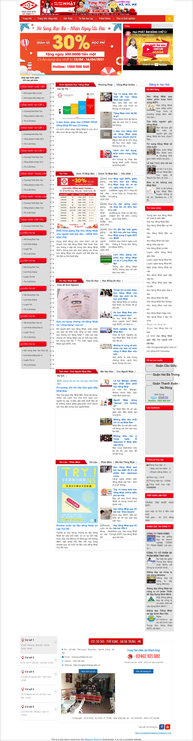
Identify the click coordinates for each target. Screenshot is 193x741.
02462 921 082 (148, 656)
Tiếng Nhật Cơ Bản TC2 (34, 208)
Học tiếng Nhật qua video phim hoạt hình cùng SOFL (159, 99)
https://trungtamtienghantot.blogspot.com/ (153, 733)
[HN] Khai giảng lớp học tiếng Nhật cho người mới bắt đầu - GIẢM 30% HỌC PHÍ (77, 234)
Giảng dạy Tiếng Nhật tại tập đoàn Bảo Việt (159, 612)
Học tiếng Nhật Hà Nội (157, 297)
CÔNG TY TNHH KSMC (158, 533)
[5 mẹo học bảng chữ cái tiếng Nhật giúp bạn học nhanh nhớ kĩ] (105, 134)
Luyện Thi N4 (29, 277)
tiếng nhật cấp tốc (155, 244)
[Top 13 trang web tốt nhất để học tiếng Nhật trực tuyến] (105, 96)
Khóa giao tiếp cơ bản (33, 93)
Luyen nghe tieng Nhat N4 (159, 259)
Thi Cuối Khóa (30, 121)
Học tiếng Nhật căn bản (158, 240)
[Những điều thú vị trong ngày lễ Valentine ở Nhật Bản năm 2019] (105, 438)
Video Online (104, 18)
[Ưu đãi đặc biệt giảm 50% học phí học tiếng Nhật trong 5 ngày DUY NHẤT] (105, 240)
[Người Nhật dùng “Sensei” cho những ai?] (105, 402)
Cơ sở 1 (35, 644)
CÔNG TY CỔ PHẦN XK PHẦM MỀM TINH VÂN (159, 554)
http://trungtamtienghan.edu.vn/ (162, 347)
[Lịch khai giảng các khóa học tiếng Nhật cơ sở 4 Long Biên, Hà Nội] (105, 259)
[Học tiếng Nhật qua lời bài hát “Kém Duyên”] (105, 513)
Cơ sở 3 (36, 675)
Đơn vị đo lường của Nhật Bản (159, 184)
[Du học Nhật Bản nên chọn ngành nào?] (105, 314)
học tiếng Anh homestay (158, 351)
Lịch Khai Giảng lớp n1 (33, 355)
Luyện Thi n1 (29, 360)
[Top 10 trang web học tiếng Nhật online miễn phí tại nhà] (105, 492)
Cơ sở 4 (36, 693)
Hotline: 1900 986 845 (159, 400)
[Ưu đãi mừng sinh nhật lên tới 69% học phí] (105, 214)
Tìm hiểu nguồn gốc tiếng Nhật (159, 123)
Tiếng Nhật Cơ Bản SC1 (34, 116)
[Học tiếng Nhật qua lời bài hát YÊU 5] (105, 531)
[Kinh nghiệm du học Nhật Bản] (105, 330)
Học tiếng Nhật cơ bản (157, 248)
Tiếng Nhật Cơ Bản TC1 (34, 185)
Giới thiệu (68, 18)
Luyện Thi (28, 249)
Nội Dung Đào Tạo (31, 239)
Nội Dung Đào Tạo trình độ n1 (36, 351)
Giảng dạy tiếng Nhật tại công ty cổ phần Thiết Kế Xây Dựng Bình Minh (159, 591)
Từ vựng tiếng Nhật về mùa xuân (159, 145)
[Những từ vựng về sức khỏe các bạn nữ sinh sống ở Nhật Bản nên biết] (105, 346)
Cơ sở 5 (35, 710)
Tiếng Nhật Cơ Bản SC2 (34, 139)
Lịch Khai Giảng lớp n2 (33, 328)
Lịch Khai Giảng (30, 244)
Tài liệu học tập (86, 18)
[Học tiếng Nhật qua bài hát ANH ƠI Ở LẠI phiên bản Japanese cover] (105, 469)
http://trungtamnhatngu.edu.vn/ (86, 665)
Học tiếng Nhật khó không (159, 301)
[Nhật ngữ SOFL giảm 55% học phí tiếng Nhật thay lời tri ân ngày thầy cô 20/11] (105, 189)
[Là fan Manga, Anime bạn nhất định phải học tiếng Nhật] (105, 383)
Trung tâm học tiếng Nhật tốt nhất (159, 217)
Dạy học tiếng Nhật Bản (158, 221)
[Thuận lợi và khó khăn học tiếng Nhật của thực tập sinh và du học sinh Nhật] (105, 292)
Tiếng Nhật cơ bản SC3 (33, 162)
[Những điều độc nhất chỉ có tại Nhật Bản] (105, 421)
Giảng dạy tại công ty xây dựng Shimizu (159, 573)
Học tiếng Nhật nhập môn (159, 312)
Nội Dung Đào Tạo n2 (33, 323)
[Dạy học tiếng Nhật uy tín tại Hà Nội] (78, 7)
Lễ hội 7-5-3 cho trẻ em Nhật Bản (159, 164)
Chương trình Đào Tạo (33, 111)
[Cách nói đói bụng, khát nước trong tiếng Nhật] (105, 153)
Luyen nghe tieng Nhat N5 (159, 263)
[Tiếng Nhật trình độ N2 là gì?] (105, 120)
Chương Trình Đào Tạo (33, 157)
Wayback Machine (93, 739)
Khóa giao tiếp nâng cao (34, 98)
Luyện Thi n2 (29, 332)
